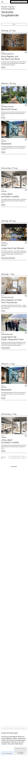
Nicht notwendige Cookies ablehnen (20, 753)
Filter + (14, 24)
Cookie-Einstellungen (7, 753)
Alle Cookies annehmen (20, 748)
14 (23, 457)
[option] (10, 457)
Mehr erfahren (14, 50)
